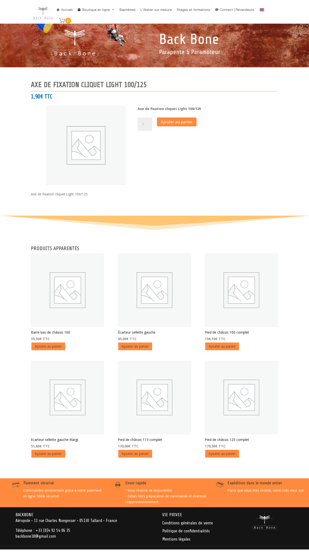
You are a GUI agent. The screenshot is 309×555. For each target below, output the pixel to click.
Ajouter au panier (177, 121)
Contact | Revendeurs (237, 9)
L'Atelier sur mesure (156, 9)
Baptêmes (127, 9)
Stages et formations (193, 9)
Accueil (67, 9)
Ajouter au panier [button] (48, 346)
